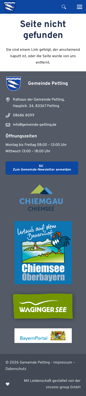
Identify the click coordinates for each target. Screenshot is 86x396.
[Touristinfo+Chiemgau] (43, 198)
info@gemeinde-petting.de (34, 125)
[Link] (43, 384)
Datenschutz (16, 369)
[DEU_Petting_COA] (10, 7)
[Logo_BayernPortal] (43, 335)
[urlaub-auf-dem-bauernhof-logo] (43, 252)
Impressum (62, 362)
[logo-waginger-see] (43, 306)
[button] (64, 7)
